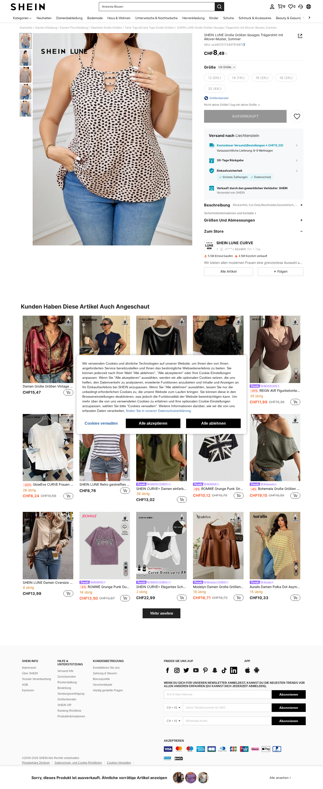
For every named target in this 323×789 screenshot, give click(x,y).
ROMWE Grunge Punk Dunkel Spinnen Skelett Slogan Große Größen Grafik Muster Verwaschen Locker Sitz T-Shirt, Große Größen (105, 587)
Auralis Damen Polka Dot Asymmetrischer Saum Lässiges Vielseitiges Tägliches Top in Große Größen (275, 587)
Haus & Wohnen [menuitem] (119, 18)
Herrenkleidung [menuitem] (193, 18)
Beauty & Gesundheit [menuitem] (291, 18)
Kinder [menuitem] (213, 18)
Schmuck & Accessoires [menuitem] (255, 18)
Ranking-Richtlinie (69, 710)
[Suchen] (219, 6)
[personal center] (272, 6)
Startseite (26, 27)
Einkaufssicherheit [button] (229, 170)
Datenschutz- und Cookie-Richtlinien (78, 762)
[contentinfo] (235, 749)
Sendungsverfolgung (70, 693)
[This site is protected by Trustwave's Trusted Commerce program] (167, 758)
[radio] (214, 78)
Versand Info (65, 671)
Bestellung (64, 688)
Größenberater (66, 699)
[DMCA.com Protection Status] (179, 758)
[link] (281, 6)
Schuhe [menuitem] (228, 18)
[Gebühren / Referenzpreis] (226, 53)
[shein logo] (28, 6)
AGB (25, 684)
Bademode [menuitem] (95, 18)
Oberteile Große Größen (106, 27)
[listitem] (48, 361)
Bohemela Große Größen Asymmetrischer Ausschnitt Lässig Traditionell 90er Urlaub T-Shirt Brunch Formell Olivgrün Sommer (275, 489)
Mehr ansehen (161, 613)
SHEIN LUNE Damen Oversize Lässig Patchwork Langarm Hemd (48, 582)
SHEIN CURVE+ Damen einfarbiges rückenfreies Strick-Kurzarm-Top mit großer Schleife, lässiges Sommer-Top (161, 489)
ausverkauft (245, 116)
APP (247, 661)
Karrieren (28, 690)
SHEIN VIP (64, 705)
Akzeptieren (174, 740)
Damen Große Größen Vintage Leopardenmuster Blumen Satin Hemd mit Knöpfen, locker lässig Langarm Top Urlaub (48, 386)
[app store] (247, 672)
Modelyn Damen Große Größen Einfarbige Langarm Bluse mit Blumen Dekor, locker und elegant (218, 587)
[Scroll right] (309, 17)
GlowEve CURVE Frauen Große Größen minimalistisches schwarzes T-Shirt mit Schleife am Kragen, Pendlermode (48, 484)
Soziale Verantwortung (36, 679)
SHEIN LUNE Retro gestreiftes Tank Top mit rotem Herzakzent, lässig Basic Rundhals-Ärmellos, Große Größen (104, 484)
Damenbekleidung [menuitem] (69, 18)
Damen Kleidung (46, 27)
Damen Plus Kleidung (74, 27)
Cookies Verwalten (119, 762)
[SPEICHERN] (297, 116)
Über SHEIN (30, 673)
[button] (300, 6)
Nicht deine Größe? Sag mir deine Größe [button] (231, 104)
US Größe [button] (224, 67)
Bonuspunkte (101, 679)
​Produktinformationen (71, 716)
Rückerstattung (67, 682)
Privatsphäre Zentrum (36, 762)
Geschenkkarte (102, 684)
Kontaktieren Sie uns (106, 667)
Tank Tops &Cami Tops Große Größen (149, 27)
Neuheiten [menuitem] (44, 18)
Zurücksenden (66, 676)
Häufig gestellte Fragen (108, 690)
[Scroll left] (303, 17)
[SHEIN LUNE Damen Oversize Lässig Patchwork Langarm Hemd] (48, 545)
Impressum (29, 667)
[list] (202, 670)
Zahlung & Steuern (105, 673)
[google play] (256, 672)
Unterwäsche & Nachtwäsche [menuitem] (156, 18)
